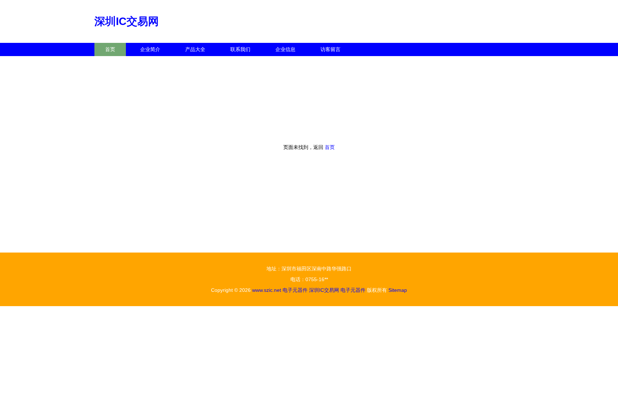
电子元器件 (295, 290)
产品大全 (195, 49)
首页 (110, 49)
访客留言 (330, 49)
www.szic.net (266, 290)
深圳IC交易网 (126, 21)
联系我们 (240, 49)
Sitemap (397, 290)
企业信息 (285, 49)
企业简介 (150, 49)
